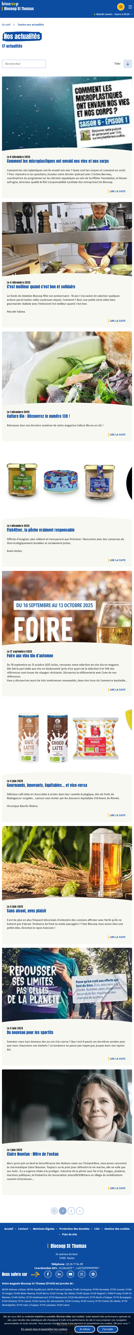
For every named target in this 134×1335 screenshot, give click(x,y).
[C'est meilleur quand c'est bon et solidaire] (67, 240)
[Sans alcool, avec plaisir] (67, 864)
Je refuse (84, 1329)
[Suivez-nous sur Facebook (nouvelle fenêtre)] (48, 1274)
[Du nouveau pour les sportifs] (67, 986)
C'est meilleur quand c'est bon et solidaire (41, 286)
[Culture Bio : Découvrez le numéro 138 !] (67, 370)
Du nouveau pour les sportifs (30, 1032)
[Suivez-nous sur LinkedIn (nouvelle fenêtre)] (59, 1274)
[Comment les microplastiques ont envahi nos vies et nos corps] (67, 114)
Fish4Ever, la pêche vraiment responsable (41, 530)
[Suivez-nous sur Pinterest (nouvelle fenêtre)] (93, 1274)
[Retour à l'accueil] (10, 4)
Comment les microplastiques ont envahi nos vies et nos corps (58, 161)
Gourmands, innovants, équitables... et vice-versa (47, 785)
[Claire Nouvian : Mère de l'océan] (67, 1107)
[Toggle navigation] (130, 8)
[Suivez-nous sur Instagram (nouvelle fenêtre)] (82, 1274)
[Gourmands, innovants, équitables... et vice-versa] (67, 738)
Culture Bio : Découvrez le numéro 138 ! (38, 416)
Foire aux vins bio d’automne (30, 655)
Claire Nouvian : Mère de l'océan (33, 1154)
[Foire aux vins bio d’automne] (67, 609)
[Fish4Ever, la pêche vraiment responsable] (67, 483)
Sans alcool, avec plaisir (26, 911)
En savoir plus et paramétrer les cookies (44, 1329)
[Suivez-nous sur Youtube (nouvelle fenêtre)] (70, 1274)
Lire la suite (118, 191)
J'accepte (107, 1329)
